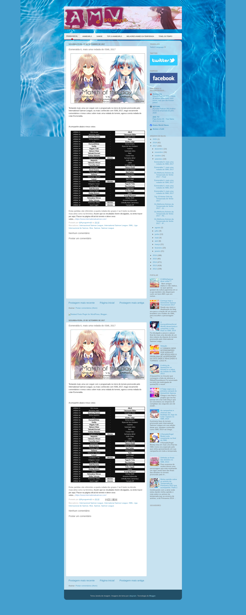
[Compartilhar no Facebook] (113, 499)
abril (157, 241)
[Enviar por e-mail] (106, 499)
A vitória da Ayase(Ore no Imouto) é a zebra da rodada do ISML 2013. (168, 369)
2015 (155, 259)
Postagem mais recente (82, 302)
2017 (155, 146)
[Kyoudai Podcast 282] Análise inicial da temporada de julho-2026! (164, 111)
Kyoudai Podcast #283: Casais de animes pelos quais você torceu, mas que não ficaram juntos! (164, 99)
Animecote (157, 94)
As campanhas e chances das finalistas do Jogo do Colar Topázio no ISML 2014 (168, 414)
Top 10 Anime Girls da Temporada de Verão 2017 (163, 199)
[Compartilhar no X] (111, 499)
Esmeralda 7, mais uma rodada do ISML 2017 (164, 168)
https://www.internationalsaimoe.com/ (90, 219)
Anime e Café (158, 129)
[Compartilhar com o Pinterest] (116, 499)
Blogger (152, 596)
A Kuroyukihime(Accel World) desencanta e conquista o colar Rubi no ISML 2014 (168, 326)
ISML (131, 225)
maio (157, 238)
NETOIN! (156, 107)
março (157, 244)
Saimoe (97, 228)
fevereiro (158, 248)
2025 (155, 139)
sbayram (132, 596)
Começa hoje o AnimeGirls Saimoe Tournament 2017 (168, 303)
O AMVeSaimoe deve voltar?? (166, 280)
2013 (155, 265)
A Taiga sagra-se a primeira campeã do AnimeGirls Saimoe (168, 391)
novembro (159, 152)
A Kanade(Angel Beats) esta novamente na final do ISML (168, 437)
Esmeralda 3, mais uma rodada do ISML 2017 (164, 192)
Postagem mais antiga (132, 302)
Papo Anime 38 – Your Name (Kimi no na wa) (163, 120)
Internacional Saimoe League (91, 225)
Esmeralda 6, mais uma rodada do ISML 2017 (164, 181)
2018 (155, 143)
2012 (155, 269)
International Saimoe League (116, 225)
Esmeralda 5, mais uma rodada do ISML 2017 (164, 187)
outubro (158, 156)
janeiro (158, 251)
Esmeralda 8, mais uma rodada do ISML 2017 (164, 163)
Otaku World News (161, 125)
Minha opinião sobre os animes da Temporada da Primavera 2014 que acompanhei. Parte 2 (168, 483)
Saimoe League (107, 228)
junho (157, 234)
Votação (163, 346)
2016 (155, 255)
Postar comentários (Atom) (86, 308)
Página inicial (107, 302)
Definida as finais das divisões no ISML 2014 (167, 460)
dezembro (159, 149)
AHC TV (156, 117)
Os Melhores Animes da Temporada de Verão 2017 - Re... (164, 214)
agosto (158, 228)
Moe (91, 228)
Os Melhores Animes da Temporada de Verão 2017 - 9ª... (164, 221)
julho (157, 231)
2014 (155, 262)
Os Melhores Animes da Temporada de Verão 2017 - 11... (164, 206)
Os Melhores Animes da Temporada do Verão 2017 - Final (164, 175)
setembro (159, 159)
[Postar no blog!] (108, 499)
